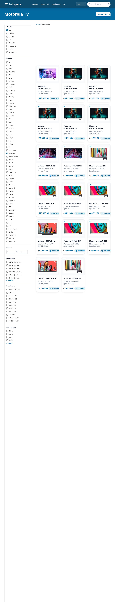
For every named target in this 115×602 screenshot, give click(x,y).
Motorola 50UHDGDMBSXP (70, 127)
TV (64, 4)
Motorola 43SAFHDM (97, 166)
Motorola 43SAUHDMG (47, 278)
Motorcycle (45, 4)
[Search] (108, 4)
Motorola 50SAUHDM (72, 241)
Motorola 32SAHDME (46, 166)
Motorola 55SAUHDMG (98, 203)
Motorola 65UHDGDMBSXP (96, 87)
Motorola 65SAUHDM (72, 203)
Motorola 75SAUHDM (46, 203)
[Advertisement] (73, 44)
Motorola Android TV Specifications (45, 170)
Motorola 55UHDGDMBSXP (45, 127)
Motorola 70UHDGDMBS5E (70, 87)
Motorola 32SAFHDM (72, 278)
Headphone (56, 4)
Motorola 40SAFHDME (72, 166)
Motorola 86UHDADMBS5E (44, 87)
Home (38, 24)
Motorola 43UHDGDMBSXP (96, 127)
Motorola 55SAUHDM (46, 241)
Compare (56, 98)
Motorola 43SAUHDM (98, 241)
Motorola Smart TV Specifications (45, 92)
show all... (9, 280)
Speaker (35, 4)
